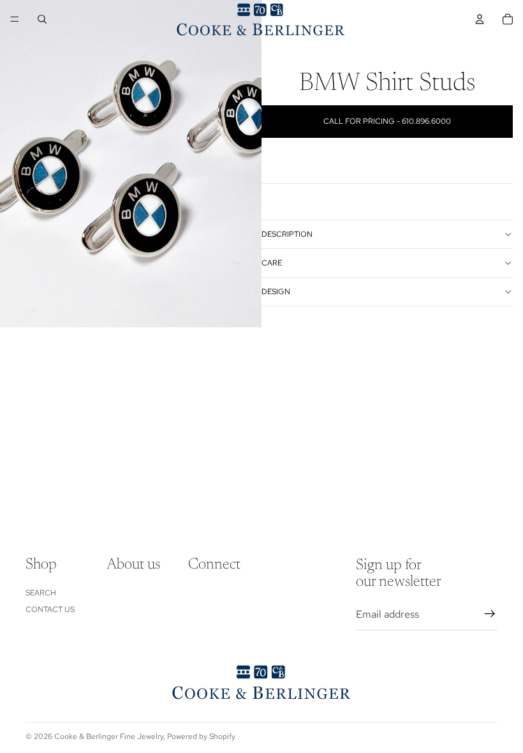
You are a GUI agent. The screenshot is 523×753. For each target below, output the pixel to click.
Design (276, 292)
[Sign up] (489, 613)
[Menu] (14, 19)
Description (287, 234)
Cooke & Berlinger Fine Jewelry (108, 736)
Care (272, 263)
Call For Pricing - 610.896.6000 (387, 121)
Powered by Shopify (201, 736)
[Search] (42, 19)
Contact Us (50, 609)
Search (41, 592)
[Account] (480, 19)
